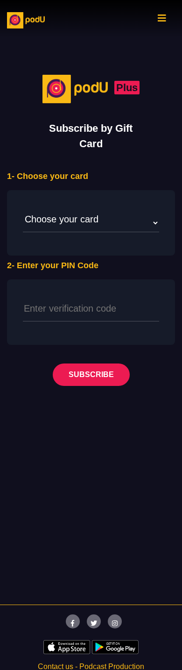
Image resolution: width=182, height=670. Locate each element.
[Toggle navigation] (162, 20)
